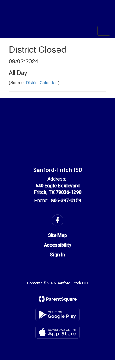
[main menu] (103, 31)
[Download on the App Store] (57, 332)
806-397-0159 (66, 200)
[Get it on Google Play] (57, 314)
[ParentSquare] (57, 299)
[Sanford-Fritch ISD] (57, 14)
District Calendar (42, 82)
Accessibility (57, 245)
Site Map (57, 235)
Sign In (57, 254)
